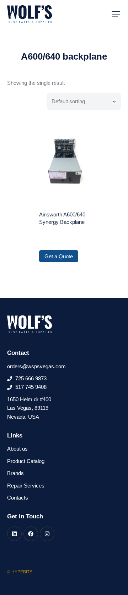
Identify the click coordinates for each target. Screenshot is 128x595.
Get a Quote (58, 256)
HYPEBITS (21, 571)
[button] (116, 14)
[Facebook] (30, 534)
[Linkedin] (14, 534)
